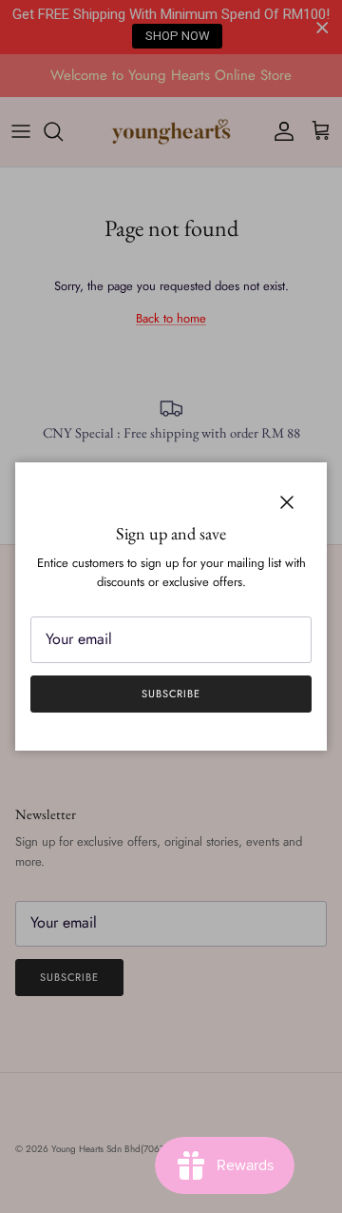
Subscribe (171, 693)
